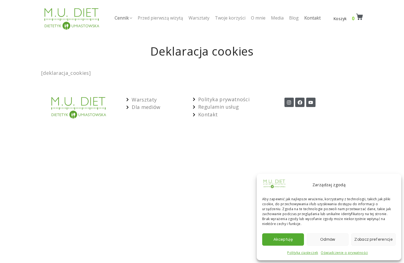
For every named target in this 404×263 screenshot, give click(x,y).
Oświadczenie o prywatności (344, 252)
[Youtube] (311, 102)
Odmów (327, 239)
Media (277, 18)
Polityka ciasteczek (302, 252)
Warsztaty (199, 18)
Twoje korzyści (230, 18)
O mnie (258, 18)
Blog (294, 18)
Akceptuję (283, 239)
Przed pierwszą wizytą (160, 18)
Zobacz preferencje (373, 239)
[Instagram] (289, 102)
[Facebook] (300, 102)
